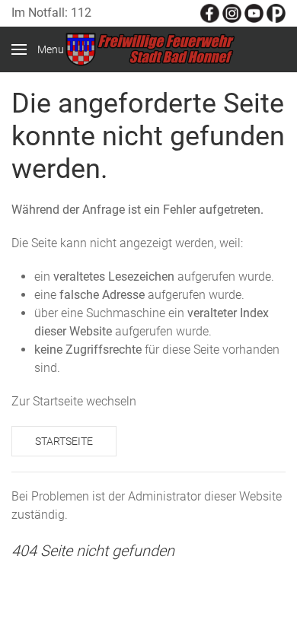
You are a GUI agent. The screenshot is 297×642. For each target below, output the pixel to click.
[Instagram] (231, 12)
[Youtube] (253, 12)
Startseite (64, 441)
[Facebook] (209, 12)
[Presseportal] (276, 12)
